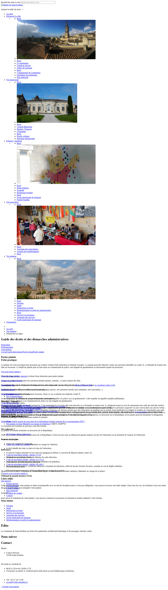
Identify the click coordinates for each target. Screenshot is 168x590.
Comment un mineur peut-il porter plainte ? (24, 409)
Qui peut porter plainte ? (11, 372)
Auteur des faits (7, 385)
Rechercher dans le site (10, 2)
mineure (23, 376)
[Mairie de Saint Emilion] (12, 5)
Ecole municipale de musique (18, 517)
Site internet (6, 421)
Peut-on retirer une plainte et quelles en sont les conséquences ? (32, 411)
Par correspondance (14, 396)
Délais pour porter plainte (11, 381)
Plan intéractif (12, 491)
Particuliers (5, 345)
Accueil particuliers (9, 352)
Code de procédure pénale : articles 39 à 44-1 (25, 464)
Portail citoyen (12, 483)
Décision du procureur (10, 394)
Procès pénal (28, 352)
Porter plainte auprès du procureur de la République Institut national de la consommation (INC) (45, 421)
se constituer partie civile (105, 385)
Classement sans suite (10, 403)
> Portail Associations (10, 587)
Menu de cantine (15, 493)
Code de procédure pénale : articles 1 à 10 (23, 455)
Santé (8, 508)
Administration (12, 486)
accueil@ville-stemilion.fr (17, 582)
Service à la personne (15, 513)
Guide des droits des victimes (18, 444)
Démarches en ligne (14, 510)
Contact (9, 495)
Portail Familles (12, 488)
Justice (20, 352)
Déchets (9, 506)
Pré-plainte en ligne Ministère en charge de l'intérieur (28, 424)
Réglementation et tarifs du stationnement (23, 520)
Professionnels (7, 347)
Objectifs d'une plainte (10, 376)
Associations (6, 349)
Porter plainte (38, 352)
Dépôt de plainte (8, 389)
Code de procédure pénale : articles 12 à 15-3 (25, 459)
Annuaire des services (15, 515)
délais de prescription (83, 385)
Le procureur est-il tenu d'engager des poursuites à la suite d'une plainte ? (36, 406)
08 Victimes (18, 434)
